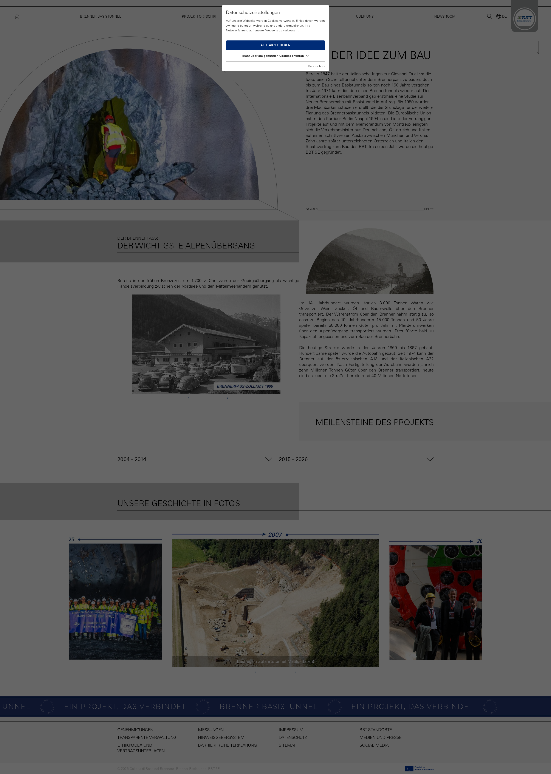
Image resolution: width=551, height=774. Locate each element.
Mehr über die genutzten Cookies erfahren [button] (273, 56)
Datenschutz (316, 66)
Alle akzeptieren (275, 45)
